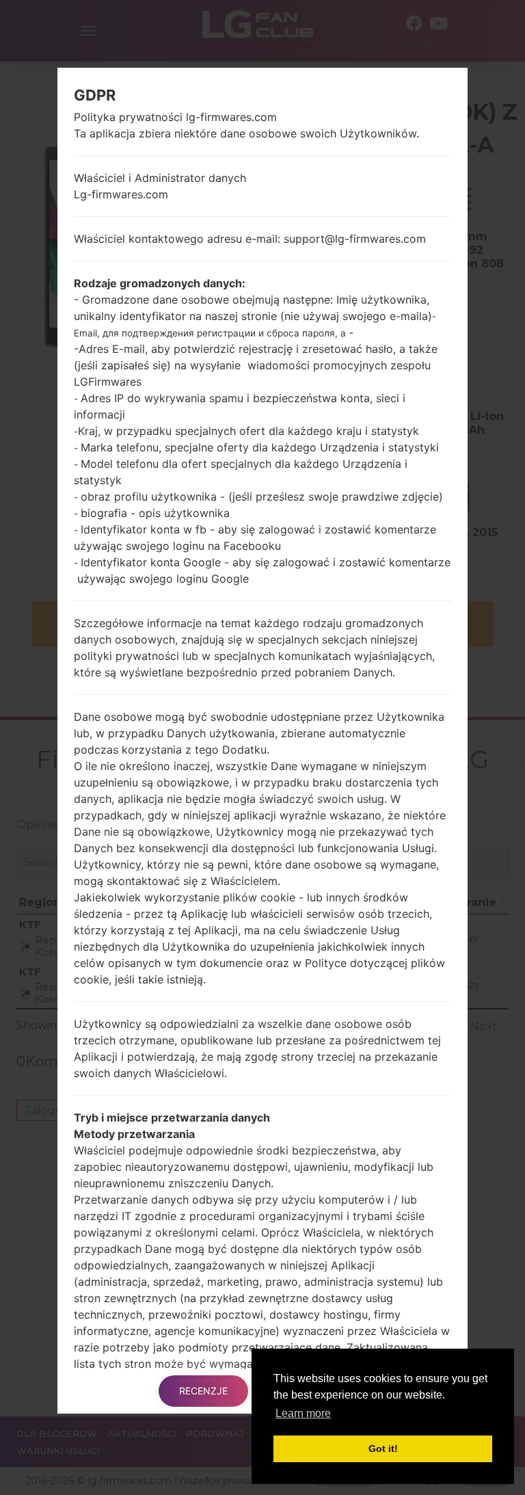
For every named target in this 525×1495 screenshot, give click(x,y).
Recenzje (203, 1391)
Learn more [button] (303, 1413)
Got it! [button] (383, 1448)
